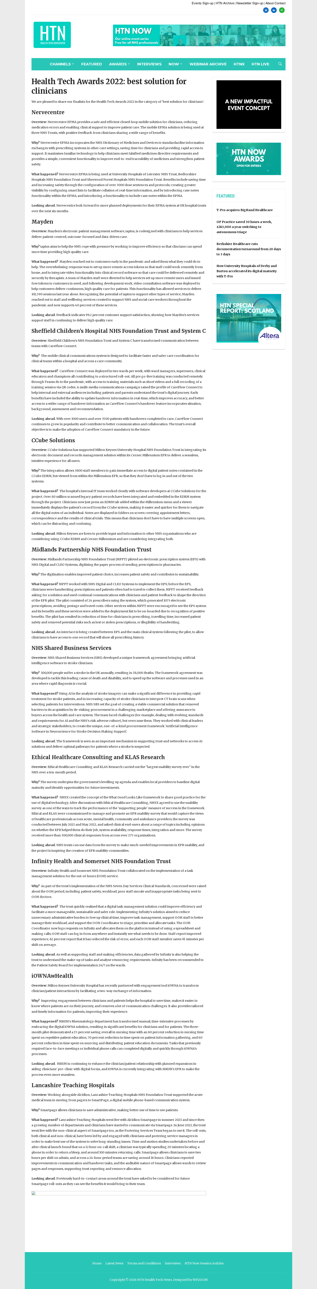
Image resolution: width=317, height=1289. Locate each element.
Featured (91, 64)
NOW (174, 64)
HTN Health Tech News (154, 1280)
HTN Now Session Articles (204, 1263)
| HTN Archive (224, 3)
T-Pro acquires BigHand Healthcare (245, 210)
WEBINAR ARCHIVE (208, 64)
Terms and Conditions (144, 1263)
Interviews (149, 64)
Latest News (114, 1263)
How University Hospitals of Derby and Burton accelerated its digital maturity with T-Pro (247, 271)
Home (97, 1263)
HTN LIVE (260, 64)
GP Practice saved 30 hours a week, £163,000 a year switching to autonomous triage (244, 227)
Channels (60, 64)
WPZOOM (200, 1280)
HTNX (239, 64)
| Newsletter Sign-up (249, 3)
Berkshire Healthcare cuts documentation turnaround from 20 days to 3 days (249, 249)
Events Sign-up (202, 3)
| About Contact (275, 3)
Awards (118, 64)
